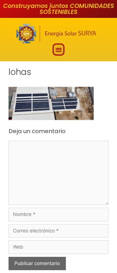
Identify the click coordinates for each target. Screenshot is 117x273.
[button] (59, 49)
